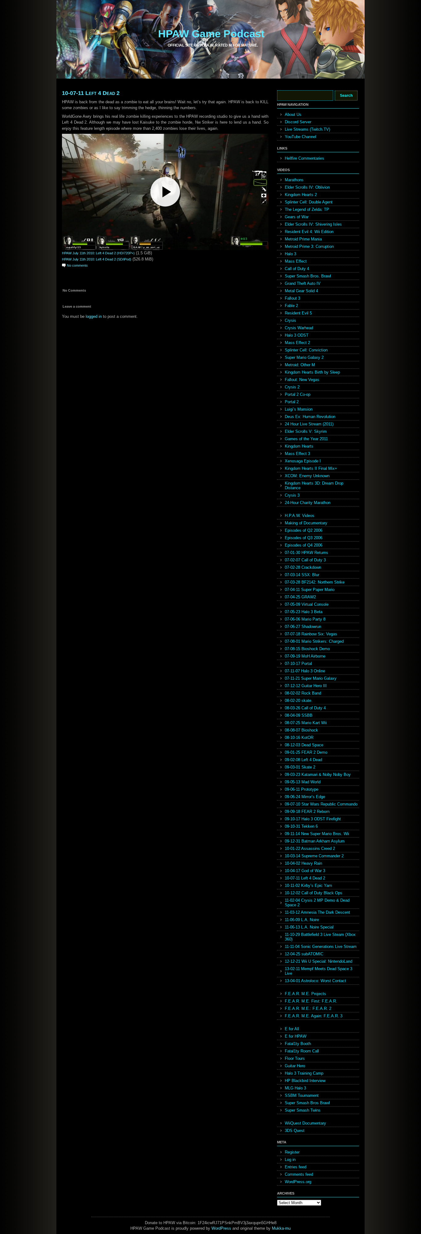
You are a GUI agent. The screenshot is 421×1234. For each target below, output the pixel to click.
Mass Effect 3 (297, 453)
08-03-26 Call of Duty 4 (305, 708)
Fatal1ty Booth (298, 1043)
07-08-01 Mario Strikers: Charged (314, 641)
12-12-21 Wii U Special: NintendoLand (318, 961)
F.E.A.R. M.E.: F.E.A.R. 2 (308, 1008)
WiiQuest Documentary (305, 1123)
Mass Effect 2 (297, 342)
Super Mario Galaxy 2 (304, 357)
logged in (94, 316)
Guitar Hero (295, 1066)
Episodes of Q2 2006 (303, 530)
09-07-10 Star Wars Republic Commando (321, 804)
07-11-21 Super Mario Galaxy (311, 678)
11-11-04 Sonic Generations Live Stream (321, 946)
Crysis (290, 320)
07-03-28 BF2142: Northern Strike (315, 582)
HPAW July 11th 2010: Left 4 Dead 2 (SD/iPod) (96, 259)
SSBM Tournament (302, 1095)
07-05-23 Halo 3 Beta (303, 611)
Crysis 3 (292, 495)
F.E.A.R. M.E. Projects (305, 993)
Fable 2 (291, 305)
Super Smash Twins (303, 1110)
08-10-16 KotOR (299, 737)
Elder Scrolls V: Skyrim (306, 431)
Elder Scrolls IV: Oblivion (307, 187)
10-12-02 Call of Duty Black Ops (313, 893)
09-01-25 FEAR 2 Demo (306, 752)
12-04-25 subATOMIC (304, 954)
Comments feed (299, 1174)
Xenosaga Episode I (303, 461)
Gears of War (297, 217)
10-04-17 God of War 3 (305, 870)
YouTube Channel (300, 136)
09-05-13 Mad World (303, 782)
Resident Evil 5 (298, 313)
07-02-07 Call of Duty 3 (305, 560)
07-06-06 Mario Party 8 (305, 619)
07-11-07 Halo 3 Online (305, 671)
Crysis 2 (292, 387)
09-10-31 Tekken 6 (301, 826)
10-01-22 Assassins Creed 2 (310, 848)
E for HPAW (295, 1036)
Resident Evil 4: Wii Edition (309, 231)
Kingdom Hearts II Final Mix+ (311, 468)
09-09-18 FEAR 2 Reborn (307, 811)
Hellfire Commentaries (304, 158)
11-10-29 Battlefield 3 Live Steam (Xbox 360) (320, 936)
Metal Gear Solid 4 (301, 291)
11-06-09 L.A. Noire (302, 919)
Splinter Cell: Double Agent (309, 202)
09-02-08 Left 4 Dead (303, 759)
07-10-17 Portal (298, 663)
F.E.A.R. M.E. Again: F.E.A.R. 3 (313, 1016)
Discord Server (298, 122)
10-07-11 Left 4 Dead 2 (91, 93)
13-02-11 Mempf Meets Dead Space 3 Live (318, 971)
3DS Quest (295, 1130)
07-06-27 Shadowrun (303, 626)
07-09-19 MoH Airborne (305, 656)
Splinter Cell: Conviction (306, 350)
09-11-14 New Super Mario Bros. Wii (317, 833)
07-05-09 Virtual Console (307, 604)
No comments (77, 265)
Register (292, 1152)
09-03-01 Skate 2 (300, 767)
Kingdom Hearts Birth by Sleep (312, 372)
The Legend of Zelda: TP (307, 209)
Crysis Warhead (299, 328)
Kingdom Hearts (299, 446)
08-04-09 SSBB (299, 715)
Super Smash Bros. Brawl (308, 276)
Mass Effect (296, 261)
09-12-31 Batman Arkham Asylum (315, 841)
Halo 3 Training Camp (304, 1073)
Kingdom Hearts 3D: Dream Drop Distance (314, 485)
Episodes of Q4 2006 (303, 545)
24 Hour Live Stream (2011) (309, 424)
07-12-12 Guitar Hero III (306, 685)
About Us (293, 114)
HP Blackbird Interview (305, 1080)
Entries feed (295, 1167)
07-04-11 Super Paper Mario (309, 589)
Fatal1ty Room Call (302, 1051)
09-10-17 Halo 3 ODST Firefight (313, 819)
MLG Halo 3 (295, 1088)
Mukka (278, 1228)
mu (288, 1228)
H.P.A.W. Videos (299, 515)
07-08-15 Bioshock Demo (307, 648)
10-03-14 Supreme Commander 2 (314, 856)
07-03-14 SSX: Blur (302, 574)
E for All (292, 1029)
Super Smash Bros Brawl (307, 1103)
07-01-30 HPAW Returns (306, 552)
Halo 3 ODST (297, 335)
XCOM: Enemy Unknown (307, 476)
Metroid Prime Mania (303, 239)
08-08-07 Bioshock (301, 730)
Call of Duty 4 (297, 268)
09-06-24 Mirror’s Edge (305, 796)
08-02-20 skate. (299, 700)
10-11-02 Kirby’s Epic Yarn (308, 885)
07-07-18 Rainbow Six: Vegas (311, 634)
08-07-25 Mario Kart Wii (306, 722)
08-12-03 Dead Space (304, 745)
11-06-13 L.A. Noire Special (309, 927)
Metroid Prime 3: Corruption (309, 246)
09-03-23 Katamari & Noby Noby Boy (318, 774)
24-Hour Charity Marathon (307, 502)
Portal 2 (292, 402)
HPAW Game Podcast (211, 33)
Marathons (294, 180)
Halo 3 (290, 254)
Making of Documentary (306, 523)
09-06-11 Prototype (301, 789)
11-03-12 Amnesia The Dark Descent (317, 912)
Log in (290, 1159)
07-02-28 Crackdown (303, 567)
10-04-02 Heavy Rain (303, 863)
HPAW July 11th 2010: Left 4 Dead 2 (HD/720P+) (98, 253)
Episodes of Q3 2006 (303, 537)
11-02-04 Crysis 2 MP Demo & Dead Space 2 (317, 902)
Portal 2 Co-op (297, 394)
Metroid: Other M (300, 365)
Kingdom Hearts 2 (301, 194)
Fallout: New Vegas (302, 379)
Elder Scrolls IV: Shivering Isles (313, 224)
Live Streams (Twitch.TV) (307, 129)
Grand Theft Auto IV (303, 283)
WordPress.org (298, 1181)
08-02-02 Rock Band (303, 693)
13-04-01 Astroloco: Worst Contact (315, 980)
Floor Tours (295, 1058)
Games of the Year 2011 (306, 439)
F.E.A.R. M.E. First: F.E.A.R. (311, 1001)
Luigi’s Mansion (299, 409)
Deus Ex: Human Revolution (310, 416)
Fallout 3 (292, 298)
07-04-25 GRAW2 (300, 597)
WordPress (221, 1228)
